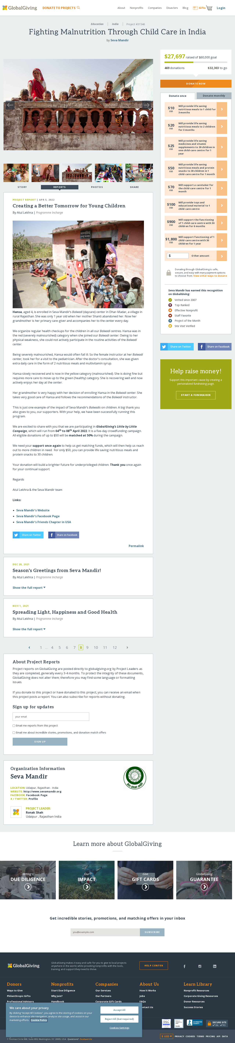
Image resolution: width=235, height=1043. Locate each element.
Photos (97, 187)
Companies (155, 8)
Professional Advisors (20, 1001)
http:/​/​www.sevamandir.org (43, 791)
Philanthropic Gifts (18, 996)
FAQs (143, 1001)
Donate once (178, 96)
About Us (149, 984)
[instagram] (199, 966)
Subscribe (152, 932)
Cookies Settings (119, 1027)
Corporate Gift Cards (108, 1001)
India (115, 24)
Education (97, 24)
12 (115, 647)
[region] (74, 1020)
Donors (14, 984)
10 (96, 647)
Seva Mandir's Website (33, 510)
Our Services (103, 990)
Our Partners (103, 996)
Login (221, 8)
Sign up (40, 741)
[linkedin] (214, 966)
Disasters (172, 8)
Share (134, 187)
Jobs (142, 996)
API (218, 1036)
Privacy (179, 1036)
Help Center (153, 965)
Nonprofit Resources (196, 990)
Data (225, 1036)
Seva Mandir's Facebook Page (38, 516)
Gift (202, 8)
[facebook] (184, 966)
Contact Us (146, 1007)
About (121, 8)
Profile (33, 799)
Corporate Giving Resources (201, 996)
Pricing (210, 1036)
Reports (59, 187)
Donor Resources (194, 1001)
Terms (200, 1036)
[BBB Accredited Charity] (196, 1023)
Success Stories (193, 1007)
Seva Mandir (120, 40)
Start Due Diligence (63, 990)
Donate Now (195, 83)
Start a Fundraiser (196, 395)
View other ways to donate (210, 275)
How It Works (148, 990)
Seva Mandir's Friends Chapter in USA (43, 522)
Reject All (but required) (119, 1019)
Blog (185, 8)
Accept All (119, 1010)
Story (22, 187)
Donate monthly (214, 95)
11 (105, 647)
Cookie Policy (39, 1020)
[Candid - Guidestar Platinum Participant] (180, 1023)
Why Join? (57, 996)
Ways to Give (15, 990)
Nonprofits (136, 8)
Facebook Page (36, 795)
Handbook (57, 1001)
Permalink (136, 546)
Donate (59, 8)
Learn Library (198, 984)
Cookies (190, 1036)
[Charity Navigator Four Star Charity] (168, 1023)
